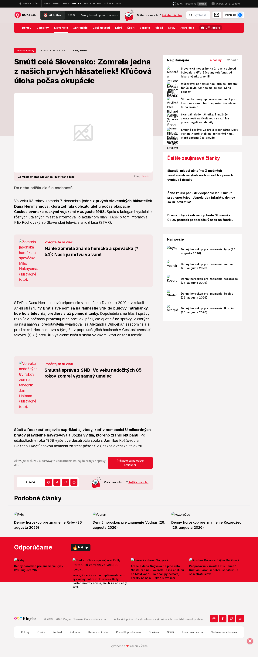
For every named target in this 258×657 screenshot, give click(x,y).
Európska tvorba (192, 632)
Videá (159, 27)
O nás (41, 632)
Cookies (154, 632)
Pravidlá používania (128, 632)
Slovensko (61, 27)
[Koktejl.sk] (25, 15)
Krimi (118, 27)
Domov (26, 27)
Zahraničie (80, 27)
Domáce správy (25, 50)
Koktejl (25, 632)
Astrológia (187, 27)
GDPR (170, 632)
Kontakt (57, 632)
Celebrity (42, 27)
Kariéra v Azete (98, 632)
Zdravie (145, 27)
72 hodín (232, 60)
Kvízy (171, 27)
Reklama (75, 632)
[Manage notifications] (250, 641)
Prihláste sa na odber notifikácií (130, 463)
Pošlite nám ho (172, 15)
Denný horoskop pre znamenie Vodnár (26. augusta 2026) (105, 15)
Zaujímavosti (101, 27)
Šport (130, 27)
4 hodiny (216, 60)
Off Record (212, 27)
